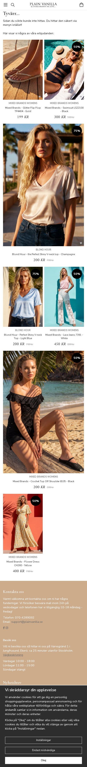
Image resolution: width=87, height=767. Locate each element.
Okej (43, 760)
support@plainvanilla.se (27, 622)
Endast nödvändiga (43, 750)
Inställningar (43, 740)
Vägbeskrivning (13, 655)
